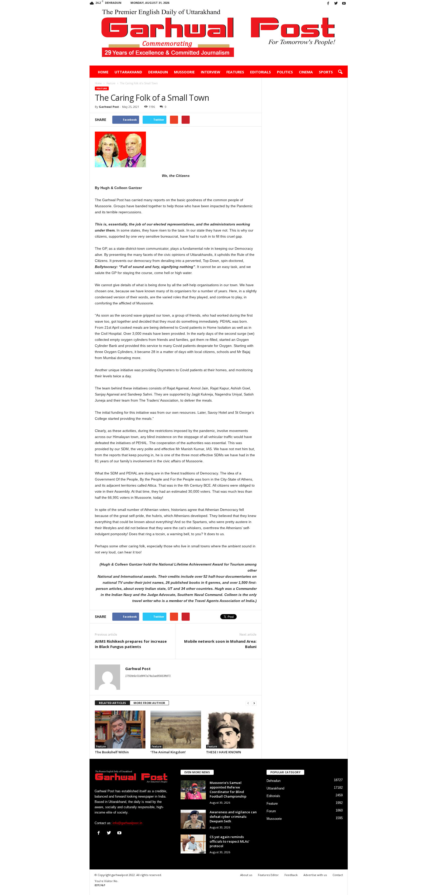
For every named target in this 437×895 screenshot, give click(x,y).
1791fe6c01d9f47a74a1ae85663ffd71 (148, 675)
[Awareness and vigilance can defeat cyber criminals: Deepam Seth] (193, 819)
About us (246, 875)
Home (103, 72)
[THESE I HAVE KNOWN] (231, 729)
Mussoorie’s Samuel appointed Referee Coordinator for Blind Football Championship (228, 789)
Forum (271, 811)
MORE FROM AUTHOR (149, 703)
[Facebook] (328, 3)
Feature (102, 88)
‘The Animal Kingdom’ (168, 752)
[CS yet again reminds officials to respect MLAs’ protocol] (193, 844)
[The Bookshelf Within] (120, 729)
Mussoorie (184, 72)
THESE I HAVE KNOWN (223, 752)
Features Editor (268, 875)
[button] (340, 72)
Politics (285, 72)
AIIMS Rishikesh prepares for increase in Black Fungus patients (131, 644)
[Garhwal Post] (219, 36)
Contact (338, 875)
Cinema (306, 72)
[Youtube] (344, 3)
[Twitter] (336, 3)
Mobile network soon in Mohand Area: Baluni (220, 644)
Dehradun (158, 72)
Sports (326, 72)
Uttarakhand (128, 72)
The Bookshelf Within (112, 752)
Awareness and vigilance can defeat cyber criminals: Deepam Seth (233, 816)
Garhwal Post (109, 107)
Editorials (260, 72)
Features (235, 72)
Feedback (291, 875)
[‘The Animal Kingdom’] (175, 729)
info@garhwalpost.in (127, 823)
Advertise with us (315, 875)
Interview (210, 72)
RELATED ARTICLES (112, 703)
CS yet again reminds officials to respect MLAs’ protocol (229, 841)
